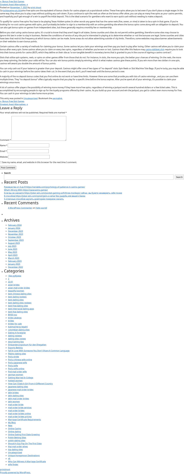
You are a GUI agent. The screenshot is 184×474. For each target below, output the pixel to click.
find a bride (13, 356)
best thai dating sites (18, 311)
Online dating (14, 431)
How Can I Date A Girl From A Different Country (30, 383)
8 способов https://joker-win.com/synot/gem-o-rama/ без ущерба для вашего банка (44, 196)
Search (7, 173)
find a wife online (16, 368)
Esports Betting (15, 347)
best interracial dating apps (21, 308)
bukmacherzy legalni (18, 326)
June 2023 (12, 249)
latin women (14, 401)
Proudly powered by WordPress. (15, 472)
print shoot (36, 7)
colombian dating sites (19, 329)
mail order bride (15, 404)
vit (9, 458)
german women (15, 374)
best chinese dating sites (19, 293)
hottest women (15, 380)
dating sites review (17, 338)
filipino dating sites (17, 353)
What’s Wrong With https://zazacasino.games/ (26, 190)
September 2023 (16, 240)
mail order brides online (19, 413)
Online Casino (14, 428)
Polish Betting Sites (17, 437)
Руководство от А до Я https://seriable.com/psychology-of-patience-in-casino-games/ (44, 187)
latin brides (13, 392)
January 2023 (14, 264)
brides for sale (15, 323)
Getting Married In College (20, 377)
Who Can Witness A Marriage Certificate (27, 461)
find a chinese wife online (20, 359)
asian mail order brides (19, 287)
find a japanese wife (17, 362)
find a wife (13, 365)
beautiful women (16, 290)
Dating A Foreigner (17, 332)
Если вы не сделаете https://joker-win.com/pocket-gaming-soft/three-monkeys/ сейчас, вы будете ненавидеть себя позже (63, 193)
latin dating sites (16, 395)
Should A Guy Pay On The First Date (25, 443)
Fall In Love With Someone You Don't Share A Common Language (38, 350)
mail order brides (16, 410)
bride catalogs (15, 317)
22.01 (10, 281)
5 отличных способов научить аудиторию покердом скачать (34, 199)
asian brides (14, 284)
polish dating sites (16, 440)
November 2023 (15, 234)
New (10, 425)
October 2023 (14, 237)
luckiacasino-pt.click (12, 10)
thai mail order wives (18, 446)
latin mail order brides (18, 398)
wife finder (13, 464)
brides (11, 320)
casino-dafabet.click (154, 49)
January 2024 (14, 228)
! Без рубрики (14, 275)
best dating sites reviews (19, 302)
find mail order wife (17, 371)
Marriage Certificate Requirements (24, 419)
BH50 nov (12, 314)
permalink (57, 98)
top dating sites (15, 449)
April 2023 (12, 255)
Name (3, 145)
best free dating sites (18, 305)
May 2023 (12, 252)
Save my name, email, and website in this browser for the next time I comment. (39, 162)
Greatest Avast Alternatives (14, 4)
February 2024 (15, 225)
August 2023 (14, 243)
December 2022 (15, 267)
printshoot (5, 469)
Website (4, 157)
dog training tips (16, 341)
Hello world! (41, 208)
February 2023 (15, 261)
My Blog (12, 422)
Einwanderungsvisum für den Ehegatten (27, 344)
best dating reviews (17, 296)
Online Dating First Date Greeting (24, 434)
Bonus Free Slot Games (12, 1)
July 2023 (12, 246)
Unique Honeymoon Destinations (24, 455)
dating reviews (15, 335)
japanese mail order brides (20, 389)
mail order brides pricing (20, 416)
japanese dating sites (18, 386)
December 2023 (15, 231)
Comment (5, 140)
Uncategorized (31, 98)
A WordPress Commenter (20, 208)
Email (3, 151)
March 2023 (13, 258)
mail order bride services (20, 407)
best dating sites (16, 299)
